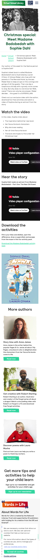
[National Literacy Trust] (30, 3)
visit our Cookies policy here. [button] (15, 547)
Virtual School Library (11, 58)
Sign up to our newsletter (20, 491)
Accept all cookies (15, 552)
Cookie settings (10, 556)
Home (4, 56)
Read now (13, 359)
